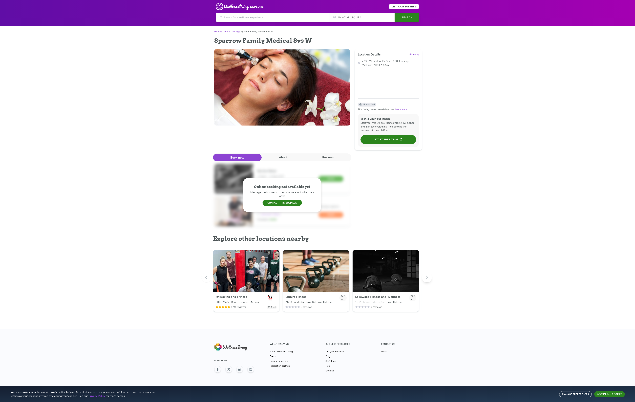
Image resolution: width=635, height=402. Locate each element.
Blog (327, 356)
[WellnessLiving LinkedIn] (239, 369)
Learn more (401, 109)
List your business (334, 351)
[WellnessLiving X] (228, 369)
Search (407, 17)
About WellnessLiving (281, 351)
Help (327, 365)
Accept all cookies (609, 394)
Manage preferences (575, 394)
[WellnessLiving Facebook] (217, 369)
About (283, 157)
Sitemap (329, 370)
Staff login (330, 361)
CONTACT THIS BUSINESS (282, 202)
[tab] (237, 157)
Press (273, 356)
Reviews (328, 157)
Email (384, 351)
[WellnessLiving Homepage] (234, 347)
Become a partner (279, 361)
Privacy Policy (96, 396)
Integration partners (280, 365)
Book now (237, 158)
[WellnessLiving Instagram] (250, 369)
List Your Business (404, 6)
